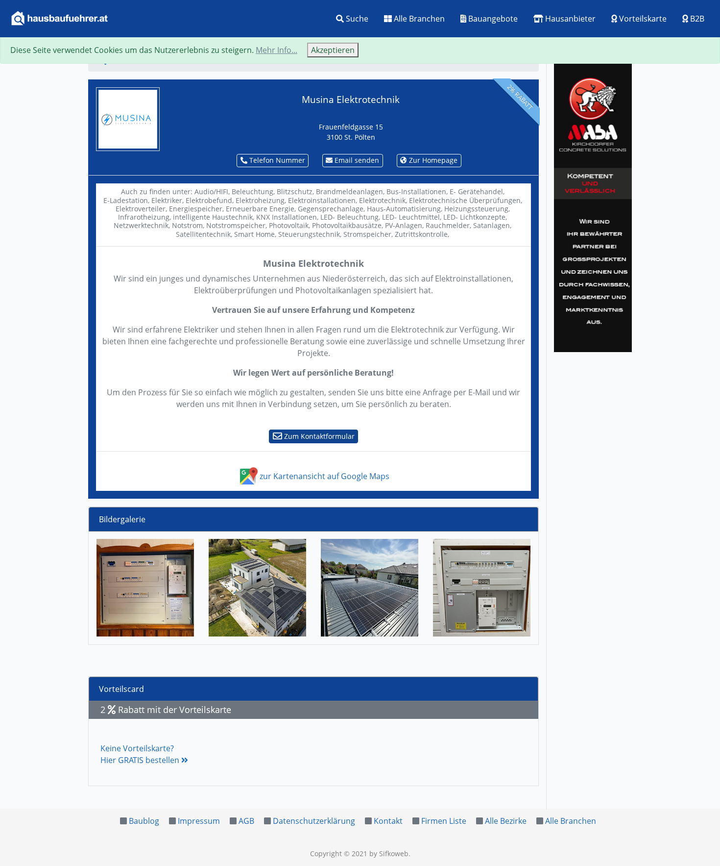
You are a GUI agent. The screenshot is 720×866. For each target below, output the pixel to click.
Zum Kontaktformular (318, 436)
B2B (696, 18)
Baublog (144, 820)
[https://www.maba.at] (593, 206)
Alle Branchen (418, 18)
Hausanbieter (569, 18)
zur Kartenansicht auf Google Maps (323, 476)
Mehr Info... (276, 50)
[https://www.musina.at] (128, 118)
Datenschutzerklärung (314, 820)
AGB (246, 820)
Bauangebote (492, 18)
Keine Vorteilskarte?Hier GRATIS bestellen (140, 754)
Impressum (199, 820)
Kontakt (388, 820)
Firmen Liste (443, 820)
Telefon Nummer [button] (276, 160)
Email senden (356, 160)
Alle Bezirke (506, 820)
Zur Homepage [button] (432, 160)
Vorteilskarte (642, 18)
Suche (356, 18)
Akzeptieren (333, 50)
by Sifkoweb (388, 853)
